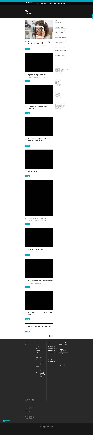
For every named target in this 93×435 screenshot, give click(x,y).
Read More (27, 48)
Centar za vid (50, 3)
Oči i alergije (32, 171)
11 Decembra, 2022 (31, 283)
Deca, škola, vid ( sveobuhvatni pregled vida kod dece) (39, 139)
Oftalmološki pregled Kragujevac (63, 365)
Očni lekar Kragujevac (62, 363)
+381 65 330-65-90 (62, 355)
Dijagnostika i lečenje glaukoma (52, 348)
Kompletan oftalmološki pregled (52, 352)
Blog (44, 45)
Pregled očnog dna (50, 357)
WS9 (47, 427)
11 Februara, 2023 (31, 220)
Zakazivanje (63, 3)
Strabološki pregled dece (51, 361)
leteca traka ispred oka (58, 37)
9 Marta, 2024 (30, 77)
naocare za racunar (64, 40)
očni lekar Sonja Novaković (58, 50)
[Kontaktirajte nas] (4, 421)
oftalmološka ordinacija (58, 47)
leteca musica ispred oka (58, 35)
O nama (42, 3)
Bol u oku (61, 22)
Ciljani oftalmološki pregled (51, 346)
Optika (55, 3)
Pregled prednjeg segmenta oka (52, 359)
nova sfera (56, 42)
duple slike (56, 30)
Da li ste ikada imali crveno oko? (39, 326)
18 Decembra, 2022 (31, 251)
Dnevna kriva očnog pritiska (51, 350)
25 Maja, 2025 (30, 45)
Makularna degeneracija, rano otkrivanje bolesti (38, 75)
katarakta (56, 32)
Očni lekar (64, 47)
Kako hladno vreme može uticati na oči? (40, 281)
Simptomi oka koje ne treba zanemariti (37, 107)
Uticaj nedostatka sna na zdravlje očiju (40, 313)
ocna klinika (60, 42)
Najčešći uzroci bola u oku (37, 219)
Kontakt (59, 3)
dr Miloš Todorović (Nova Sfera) (37, 45)
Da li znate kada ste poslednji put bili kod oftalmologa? (40, 42)
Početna (38, 3)
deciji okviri (62, 27)
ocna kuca (65, 42)
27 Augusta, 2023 (42, 376)
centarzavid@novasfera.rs (63, 356)
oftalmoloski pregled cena (64, 45)
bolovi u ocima (57, 22)
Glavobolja (64, 30)
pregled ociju (56, 52)
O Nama (44, 424)
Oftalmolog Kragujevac (62, 364)
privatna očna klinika (57, 55)
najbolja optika (64, 37)
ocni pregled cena (57, 45)
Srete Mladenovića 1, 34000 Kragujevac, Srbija (62, 350)
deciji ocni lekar (57, 27)
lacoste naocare (61, 32)
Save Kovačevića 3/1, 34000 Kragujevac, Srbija (62, 347)
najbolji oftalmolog (57, 40)
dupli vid (60, 30)
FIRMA (50, 427)
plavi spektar (64, 50)
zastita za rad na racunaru (58, 57)
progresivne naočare (64, 55)
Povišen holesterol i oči (36, 249)
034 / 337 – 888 (62, 353)
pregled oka (61, 52)
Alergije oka (49, 344)
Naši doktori (45, 3)
